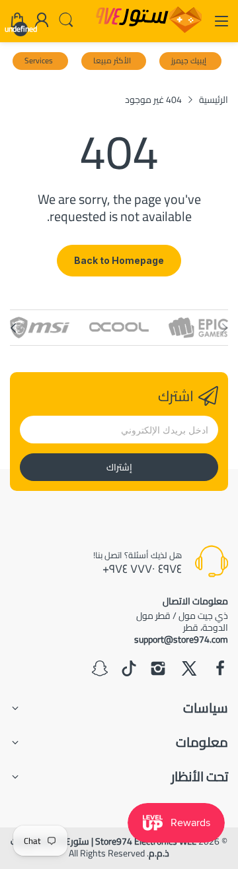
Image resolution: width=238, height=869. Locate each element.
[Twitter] (189, 670)
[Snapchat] (100, 669)
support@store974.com (181, 639)
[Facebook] (220, 669)
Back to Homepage (119, 260)
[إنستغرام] (158, 669)
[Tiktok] (129, 669)
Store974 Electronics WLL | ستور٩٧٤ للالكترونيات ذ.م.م (103, 847)
